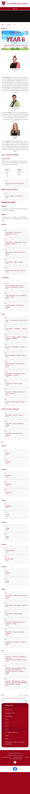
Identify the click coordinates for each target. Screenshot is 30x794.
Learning (9, 24)
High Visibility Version (6, 757)
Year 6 (14, 24)
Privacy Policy (12, 758)
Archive (26, 695)
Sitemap (26, 757)
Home (3, 24)
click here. (12, 210)
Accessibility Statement (18, 757)
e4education (20, 755)
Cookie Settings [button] (19, 758)
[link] (20, 695)
